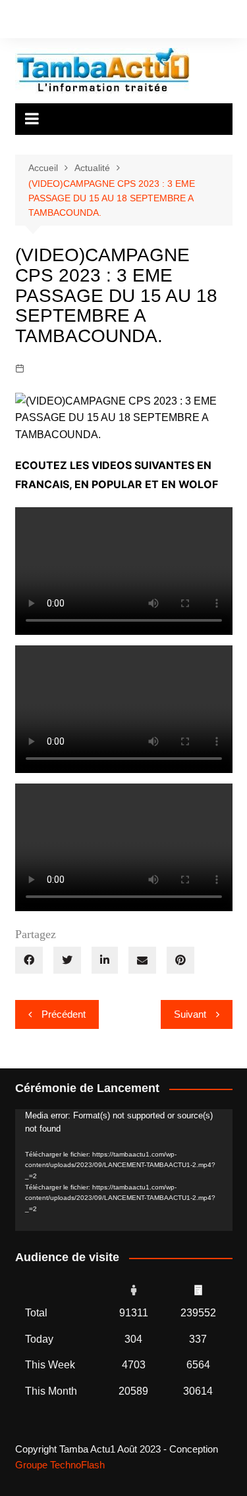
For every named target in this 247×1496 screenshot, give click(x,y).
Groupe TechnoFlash (60, 1464)
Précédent (63, 1014)
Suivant (190, 1014)
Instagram (41, 22)
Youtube (63, 22)
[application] (124, 1170)
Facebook (18, 22)
